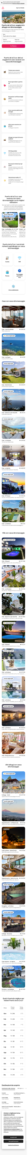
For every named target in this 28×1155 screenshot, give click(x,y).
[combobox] (13, 36)
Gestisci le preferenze (13, 1145)
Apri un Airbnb (20, 8)
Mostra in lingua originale (18, 3)
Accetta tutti (13, 1137)
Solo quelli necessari (13, 1141)
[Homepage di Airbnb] (3, 7)
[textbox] (7, 41)
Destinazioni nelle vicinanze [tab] (8, 1088)
